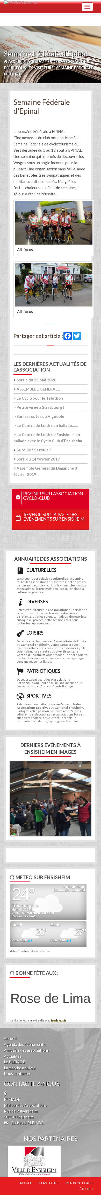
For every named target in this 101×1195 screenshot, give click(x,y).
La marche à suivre (19, 1067)
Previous (17, 801)
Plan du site (49, 1183)
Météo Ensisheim (20, 951)
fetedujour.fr (58, 1020)
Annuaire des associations (26, 1050)
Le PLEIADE (14, 1061)
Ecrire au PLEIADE (27, 1122)
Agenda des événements (24, 1044)
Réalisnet (85, 1189)
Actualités (12, 1056)
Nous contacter (17, 1073)
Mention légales (79, 1183)
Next (83, 801)
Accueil (10, 1038)
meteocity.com (41, 951)
